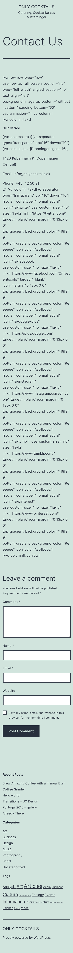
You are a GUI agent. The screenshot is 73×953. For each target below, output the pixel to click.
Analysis (9, 887)
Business (9, 837)
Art (5, 831)
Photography (12, 855)
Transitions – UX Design (20, 801)
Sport (7, 861)
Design (8, 843)
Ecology (38, 895)
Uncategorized (14, 867)
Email (8, 668)
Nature (44, 902)
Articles (33, 886)
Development (25, 895)
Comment (11, 602)
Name (8, 646)
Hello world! (11, 795)
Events (50, 895)
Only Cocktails (36, 6)
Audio (47, 887)
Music (7, 849)
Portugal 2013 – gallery (20, 807)
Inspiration (33, 902)
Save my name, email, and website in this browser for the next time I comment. (36, 715)
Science (8, 908)
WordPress (42, 937)
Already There (13, 813)
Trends (17, 908)
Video (25, 908)
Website (9, 691)
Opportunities (56, 902)
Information (14, 901)
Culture (10, 894)
